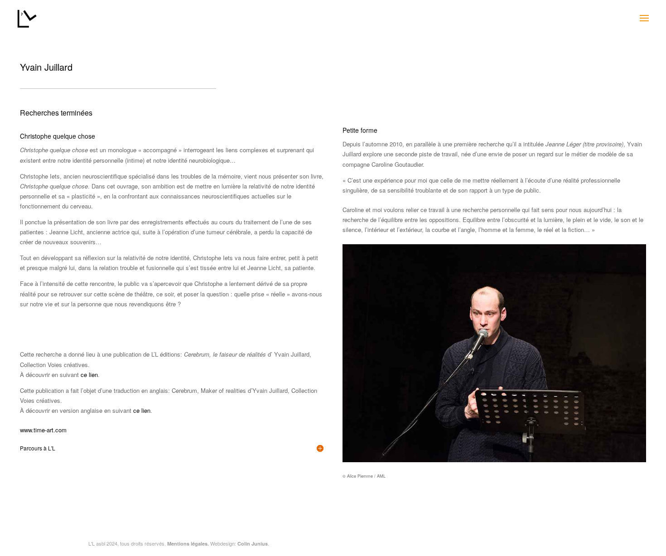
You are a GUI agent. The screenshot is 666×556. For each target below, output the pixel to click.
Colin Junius (252, 543)
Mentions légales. (188, 543)
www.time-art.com (43, 429)
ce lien (89, 374)
